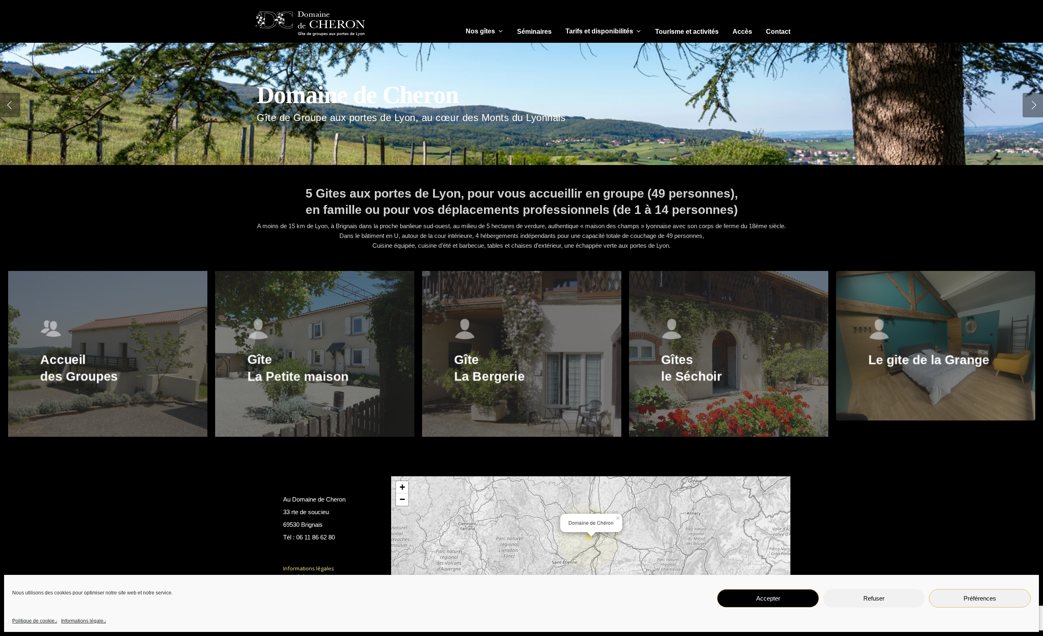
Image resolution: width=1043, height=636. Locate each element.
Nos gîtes (480, 31)
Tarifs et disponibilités (599, 31)
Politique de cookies (34, 621)
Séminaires (534, 32)
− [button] (402, 499)
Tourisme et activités (687, 32)
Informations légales (83, 621)
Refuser (874, 598)
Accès (742, 32)
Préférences (980, 598)
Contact (778, 32)
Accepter (768, 598)
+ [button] (402, 487)
